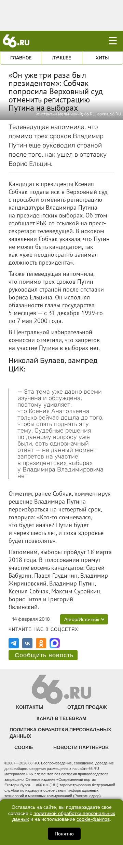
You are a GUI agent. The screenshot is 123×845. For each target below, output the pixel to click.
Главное (20, 58)
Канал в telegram (61, 718)
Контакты (29, 707)
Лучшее (61, 58)
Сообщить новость (44, 655)
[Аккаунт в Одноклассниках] (41, 643)
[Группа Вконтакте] (27, 643)
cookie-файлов (93, 819)
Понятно (64, 833)
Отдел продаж (87, 707)
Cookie (23, 747)
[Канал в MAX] (55, 643)
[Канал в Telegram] (14, 643)
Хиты (102, 58)
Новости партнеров (81, 747)
